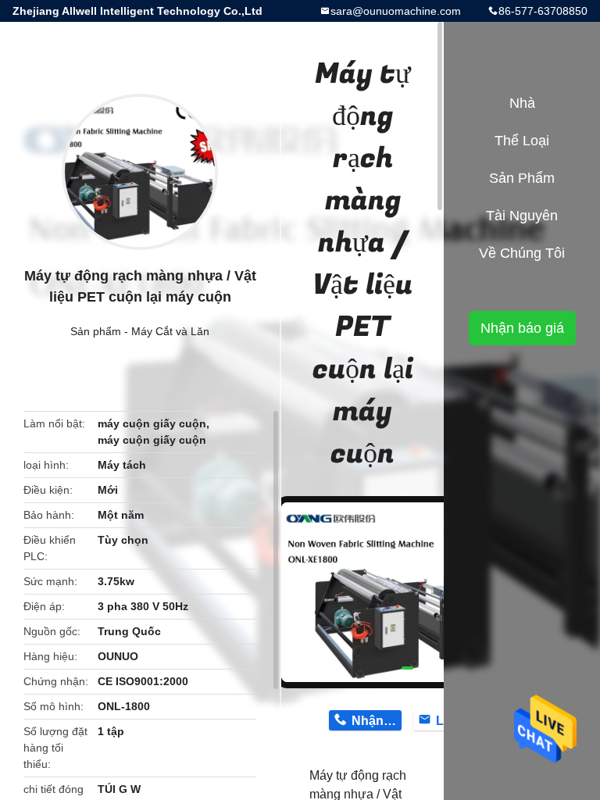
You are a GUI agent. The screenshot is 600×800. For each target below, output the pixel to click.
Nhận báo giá (522, 328)
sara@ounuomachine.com (395, 11)
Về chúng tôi (522, 253)
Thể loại (522, 140)
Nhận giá (376, 720)
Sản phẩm (95, 331)
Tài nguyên (522, 215)
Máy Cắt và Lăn (170, 331)
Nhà (522, 103)
